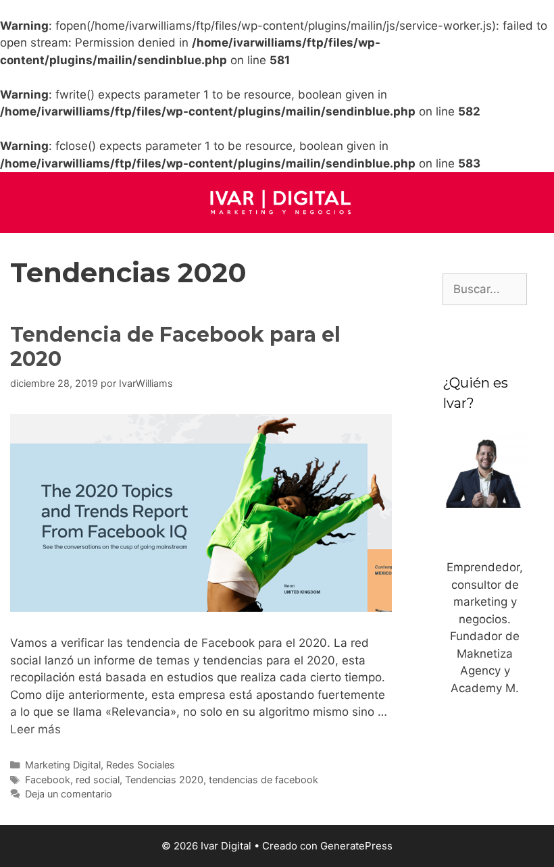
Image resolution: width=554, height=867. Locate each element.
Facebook (47, 779)
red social (98, 779)
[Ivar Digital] (277, 201)
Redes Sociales (140, 764)
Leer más (35, 729)
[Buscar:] (485, 289)
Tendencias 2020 (164, 779)
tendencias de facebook (263, 779)
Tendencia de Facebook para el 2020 (175, 346)
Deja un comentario (68, 793)
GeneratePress (356, 845)
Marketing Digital (63, 764)
